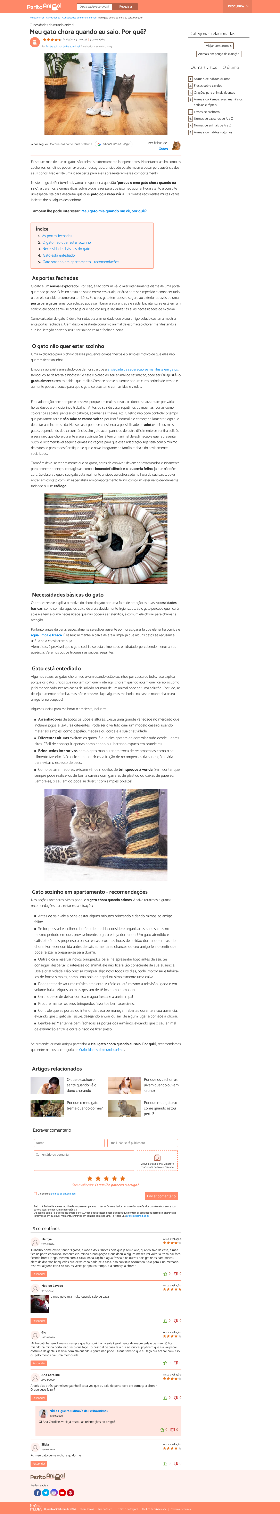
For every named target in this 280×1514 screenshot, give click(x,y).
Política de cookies (181, 1509)
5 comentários (97, 39)
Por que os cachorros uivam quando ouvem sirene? (161, 1085)
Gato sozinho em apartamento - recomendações (81, 262)
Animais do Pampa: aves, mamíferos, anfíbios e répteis (218, 102)
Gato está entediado (59, 255)
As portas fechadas (57, 236)
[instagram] (54, 1492)
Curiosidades (53, 18)
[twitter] (45, 1492)
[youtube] (62, 1492)
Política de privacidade (154, 1509)
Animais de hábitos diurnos (212, 79)
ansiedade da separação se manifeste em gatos (143, 369)
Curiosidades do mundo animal (79, 18)
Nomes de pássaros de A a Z (213, 119)
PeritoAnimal (37, 18)
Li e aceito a (56, 1193)
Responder (38, 1274)
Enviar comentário (161, 1196)
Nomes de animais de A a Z (212, 125)
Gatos (163, 149)
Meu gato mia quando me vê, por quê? (114, 211)
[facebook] (37, 1492)
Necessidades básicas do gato (66, 249)
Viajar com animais (219, 46)
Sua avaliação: (82, 1185)
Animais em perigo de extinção (218, 54)
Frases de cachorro (207, 112)
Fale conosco (105, 1509)
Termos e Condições (127, 1509)
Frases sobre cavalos (208, 86)
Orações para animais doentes (214, 92)
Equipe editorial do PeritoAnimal (63, 46)
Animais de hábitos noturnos (213, 132)
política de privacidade (63, 1194)
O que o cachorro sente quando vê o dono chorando (81, 1085)
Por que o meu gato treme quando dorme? (85, 1105)
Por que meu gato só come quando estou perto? (160, 1108)
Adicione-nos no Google (116, 144)
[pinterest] (70, 1492)
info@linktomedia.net (137, 1216)
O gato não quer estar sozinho (66, 242)
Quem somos (87, 1509)
